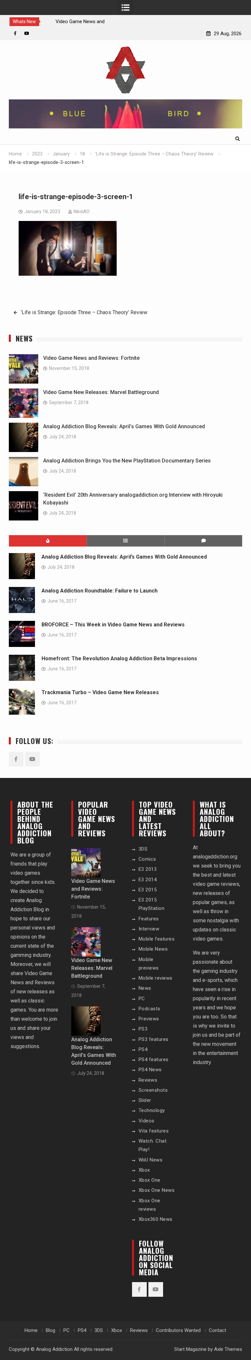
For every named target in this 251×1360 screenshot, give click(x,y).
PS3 (143, 1029)
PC (142, 999)
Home (31, 1330)
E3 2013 (148, 869)
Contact (217, 1330)
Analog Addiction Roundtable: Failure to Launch (100, 591)
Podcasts (149, 1009)
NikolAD (82, 211)
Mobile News (153, 949)
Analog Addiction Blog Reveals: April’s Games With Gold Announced (124, 426)
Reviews (148, 1080)
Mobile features (157, 939)
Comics (147, 859)
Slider (145, 1100)
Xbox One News (157, 1190)
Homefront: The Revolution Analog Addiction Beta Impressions (119, 658)
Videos (147, 1121)
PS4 (143, 1049)
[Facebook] (15, 33)
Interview (149, 929)
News (145, 988)
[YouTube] (26, 33)
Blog (50, 1330)
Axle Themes (228, 1349)
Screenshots (153, 1090)
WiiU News (151, 1160)
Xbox (144, 1170)
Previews (149, 1019)
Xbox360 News (156, 1219)
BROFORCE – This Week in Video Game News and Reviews (113, 625)
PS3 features (154, 1039)
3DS (143, 849)
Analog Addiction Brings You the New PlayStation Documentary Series (127, 461)
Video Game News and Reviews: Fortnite (91, 358)
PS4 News (150, 1070)
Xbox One (149, 1180)
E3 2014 (148, 880)
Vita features (154, 1131)
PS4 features (154, 1059)
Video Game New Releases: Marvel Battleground (101, 392)
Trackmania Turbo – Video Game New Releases (100, 692)
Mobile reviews (156, 978)
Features (149, 919)
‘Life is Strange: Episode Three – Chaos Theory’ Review (84, 312)
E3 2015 (148, 890)
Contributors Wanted (178, 1330)
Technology (152, 1110)
